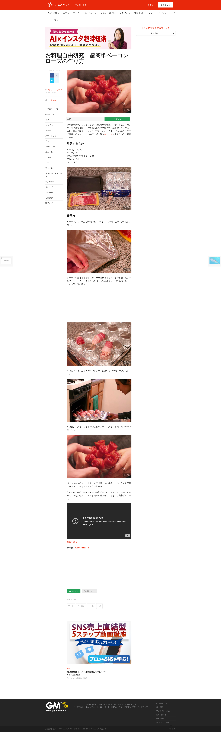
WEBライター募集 (162, 722)
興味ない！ (90, 591)
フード (48, 163)
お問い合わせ (161, 715)
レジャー (89, 13)
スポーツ (49, 130)
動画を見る (72, 541)
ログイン (151, 5)
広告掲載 (159, 707)
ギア (65, 13)
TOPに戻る (171, 729)
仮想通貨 (138, 13)
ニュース (51, 20)
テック (76, 13)
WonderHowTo (82, 547)
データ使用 (160, 718)
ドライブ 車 (51, 13)
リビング (49, 187)
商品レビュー (50, 203)
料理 (99, 606)
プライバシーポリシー (164, 711)
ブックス (49, 168)
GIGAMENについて (163, 703)
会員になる (165, 5)
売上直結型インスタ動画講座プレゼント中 (86, 671)
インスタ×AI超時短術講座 (78, 678)
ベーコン (108, 134)
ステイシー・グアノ (55, 90)
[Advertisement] (54, 244)
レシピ (91, 606)
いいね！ (74, 591)
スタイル (123, 13)
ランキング (50, 182)
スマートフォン (156, 13)
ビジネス (49, 157)
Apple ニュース (51, 114)
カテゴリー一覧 (51, 109)
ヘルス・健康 (107, 13)
